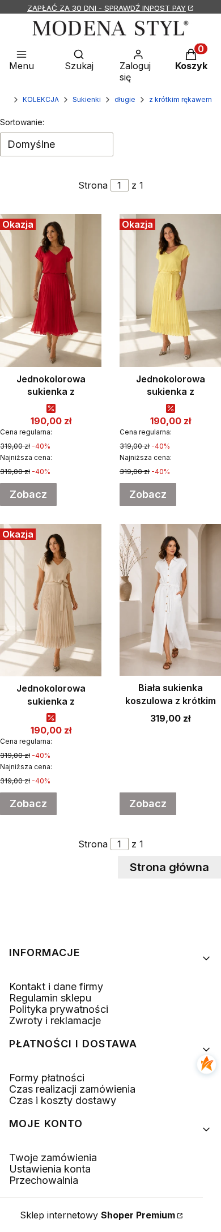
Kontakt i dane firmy (56, 986)
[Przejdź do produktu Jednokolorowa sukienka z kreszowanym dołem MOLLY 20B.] (50, 290)
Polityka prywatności (58, 1009)
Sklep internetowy (97, 1215)
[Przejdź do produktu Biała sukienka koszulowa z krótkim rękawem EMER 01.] (170, 600)
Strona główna (169, 867)
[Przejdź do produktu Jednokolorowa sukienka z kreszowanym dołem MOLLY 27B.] (50, 600)
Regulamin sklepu (50, 998)
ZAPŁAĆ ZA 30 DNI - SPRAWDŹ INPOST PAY (106, 7)
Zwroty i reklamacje (55, 1020)
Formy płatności (46, 1078)
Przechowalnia (43, 1180)
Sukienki (87, 99)
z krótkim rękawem (180, 99)
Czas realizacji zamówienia (72, 1089)
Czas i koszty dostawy (62, 1100)
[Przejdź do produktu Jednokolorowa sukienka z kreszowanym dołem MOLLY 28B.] (170, 290)
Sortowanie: (22, 122)
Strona (93, 185)
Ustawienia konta (50, 1169)
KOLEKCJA (41, 99)
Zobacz (28, 494)
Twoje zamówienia (53, 1157)
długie (124, 99)
